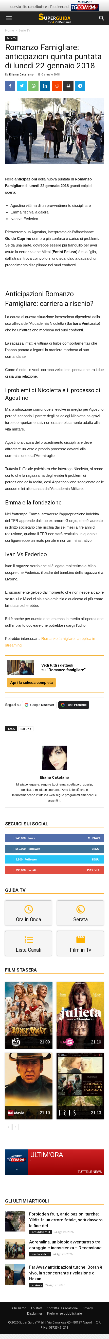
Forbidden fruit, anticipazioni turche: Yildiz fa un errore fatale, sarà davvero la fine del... (66, 1219)
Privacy (88, 1308)
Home (9, 30)
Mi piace (94, 838)
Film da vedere (40, 1254)
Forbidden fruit (40, 1232)
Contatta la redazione (62, 1308)
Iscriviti (93, 870)
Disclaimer (34, 1313)
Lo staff (36, 1308)
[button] (102, 18)
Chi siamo (19, 1308)
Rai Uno (26, 729)
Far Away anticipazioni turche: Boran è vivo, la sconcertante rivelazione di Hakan (65, 1273)
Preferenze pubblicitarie (64, 1313)
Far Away (36, 1285)
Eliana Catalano (21, 74)
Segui (96, 849)
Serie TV (24, 30)
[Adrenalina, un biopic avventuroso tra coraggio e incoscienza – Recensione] (15, 1249)
